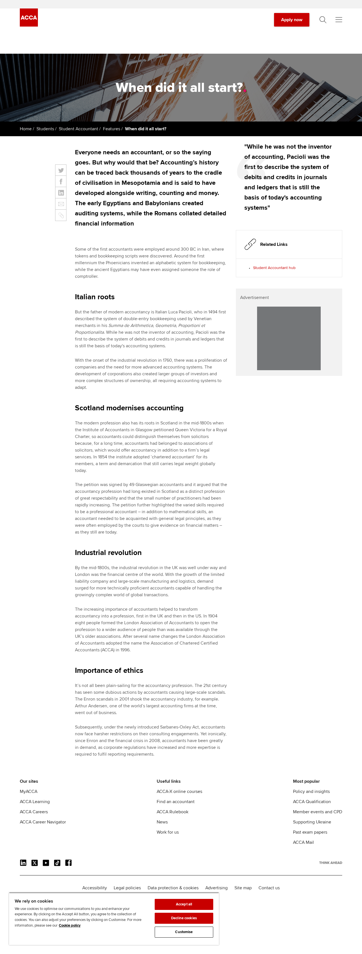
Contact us (269, 888)
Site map (243, 888)
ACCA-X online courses (179, 791)
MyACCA (28, 791)
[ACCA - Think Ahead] (29, 25)
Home (26, 129)
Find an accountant (176, 802)
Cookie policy (70, 925)
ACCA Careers (34, 812)
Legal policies (127, 888)
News (162, 822)
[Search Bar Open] (323, 20)
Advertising (216, 888)
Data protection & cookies (173, 888)
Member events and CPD (317, 812)
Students (45, 129)
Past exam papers (310, 832)
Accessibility (94, 888)
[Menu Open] (339, 20)
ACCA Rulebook (172, 812)
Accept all (184, 904)
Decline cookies (184, 918)
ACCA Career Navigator (43, 822)
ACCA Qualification (312, 802)
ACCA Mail (303, 842)
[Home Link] (330, 863)
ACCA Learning (35, 802)
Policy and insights (311, 791)
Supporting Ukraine (312, 822)
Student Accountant (78, 129)
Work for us (168, 832)
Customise (184, 932)
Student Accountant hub (274, 267)
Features (111, 129)
